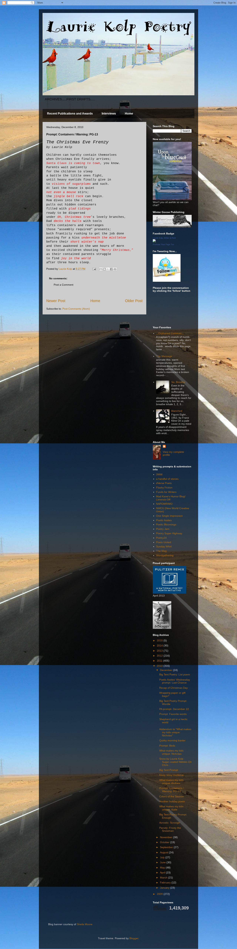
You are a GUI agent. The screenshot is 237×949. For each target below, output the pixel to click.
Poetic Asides (164, 520)
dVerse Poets (164, 483)
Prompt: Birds (167, 745)
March (164, 877)
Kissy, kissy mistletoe (171, 774)
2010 (160, 665)
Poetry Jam (162, 528)
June (163, 862)
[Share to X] (108, 269)
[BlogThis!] (104, 269)
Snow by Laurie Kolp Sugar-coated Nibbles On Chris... (175, 761)
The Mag (161, 550)
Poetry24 (161, 537)
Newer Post (55, 301)
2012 (160, 655)
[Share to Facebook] (111, 269)
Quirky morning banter (172, 740)
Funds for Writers (166, 491)
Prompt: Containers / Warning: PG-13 (171, 790)
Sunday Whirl (164, 546)
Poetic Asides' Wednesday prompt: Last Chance (174, 681)
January (165, 887)
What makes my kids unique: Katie (171, 808)
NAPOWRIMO (164, 503)
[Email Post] (94, 268)
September (167, 847)
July (162, 857)
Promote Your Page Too (163, 244)
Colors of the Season (171, 796)
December (166, 670)
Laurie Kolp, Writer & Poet (164, 238)
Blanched (176, 410)
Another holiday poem (172, 801)
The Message (164, 356)
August (164, 852)
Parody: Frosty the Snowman (170, 829)
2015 (160, 640)
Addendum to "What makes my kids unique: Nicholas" (175, 732)
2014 (160, 645)
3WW (159, 474)
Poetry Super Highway (169, 533)
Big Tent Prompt (168, 770)
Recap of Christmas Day (173, 687)
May (163, 867)
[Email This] (101, 269)
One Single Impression (169, 515)
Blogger (133, 938)
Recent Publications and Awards (70, 113)
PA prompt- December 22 (174, 709)
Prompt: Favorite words (173, 714)
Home (129, 113)
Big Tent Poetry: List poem (174, 674)
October (165, 842)
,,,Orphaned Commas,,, (170, 333)
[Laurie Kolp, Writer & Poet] (154, 241)
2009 (160, 893)
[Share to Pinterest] (115, 269)
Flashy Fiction (164, 487)
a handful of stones (167, 478)
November (166, 837)
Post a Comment (63, 284)
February (165, 882)
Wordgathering (164, 555)
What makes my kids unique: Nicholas (171, 752)
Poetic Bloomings (166, 524)
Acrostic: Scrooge (169, 822)
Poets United (163, 542)
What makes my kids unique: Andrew (171, 781)
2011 (160, 660)
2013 (160, 650)
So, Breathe (178, 382)
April (163, 872)
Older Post (134, 301)
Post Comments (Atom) (76, 308)
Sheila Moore (84, 924)
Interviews (109, 113)
